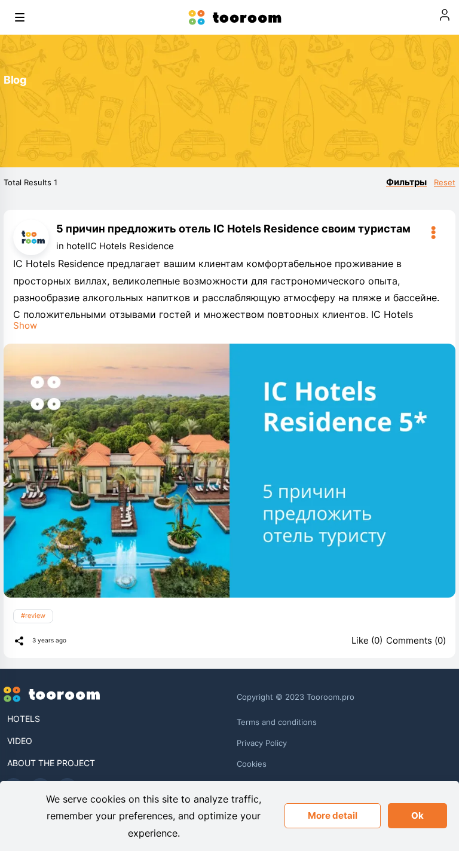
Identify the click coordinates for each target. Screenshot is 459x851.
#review (33, 615)
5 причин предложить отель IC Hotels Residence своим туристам (233, 228)
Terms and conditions (277, 722)
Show (25, 325)
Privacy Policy (262, 743)
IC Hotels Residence (131, 246)
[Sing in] (444, 17)
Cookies (252, 764)
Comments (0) (416, 640)
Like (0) (366, 640)
